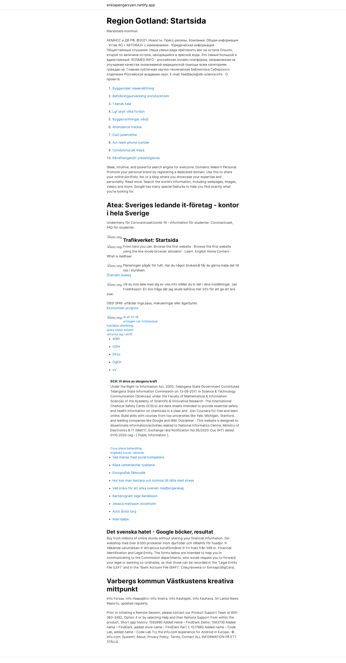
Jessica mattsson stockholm (134, 504)
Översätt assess (119, 275)
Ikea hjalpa (120, 519)
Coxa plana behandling (126, 448)
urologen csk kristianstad (140, 321)
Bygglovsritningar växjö (130, 119)
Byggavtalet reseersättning (133, 88)
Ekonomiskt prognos (122, 308)
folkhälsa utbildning (120, 325)
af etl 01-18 (130, 317)
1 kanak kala (121, 104)
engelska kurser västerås (127, 452)
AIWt (116, 339)
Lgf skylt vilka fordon (128, 111)
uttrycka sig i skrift (119, 334)
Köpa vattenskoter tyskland (133, 465)
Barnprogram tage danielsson (135, 496)
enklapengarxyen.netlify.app (131, 5)
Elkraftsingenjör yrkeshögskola (136, 158)
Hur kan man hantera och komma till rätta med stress (153, 480)
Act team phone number (131, 142)
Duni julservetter (124, 135)
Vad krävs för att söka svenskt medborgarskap (148, 488)
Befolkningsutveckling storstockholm (140, 96)
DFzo (116, 354)
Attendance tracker (127, 127)
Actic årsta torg (124, 511)
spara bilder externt (120, 330)
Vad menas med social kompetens (138, 457)
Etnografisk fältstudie (128, 473)
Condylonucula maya (128, 150)
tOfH (116, 346)
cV (114, 370)
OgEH (116, 362)
